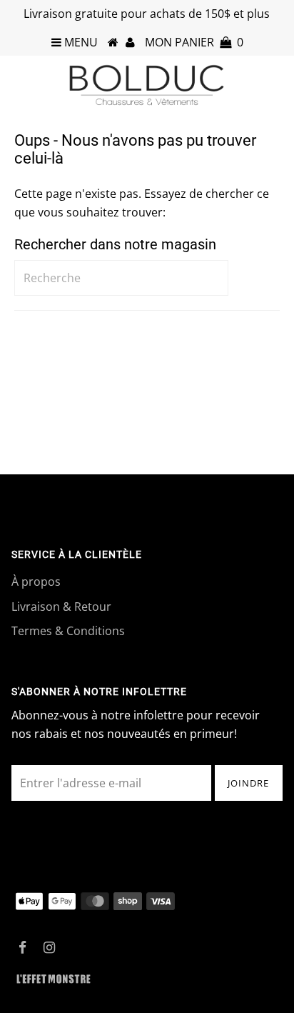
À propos (36, 581)
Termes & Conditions (68, 631)
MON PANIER (194, 42)
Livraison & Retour (61, 606)
